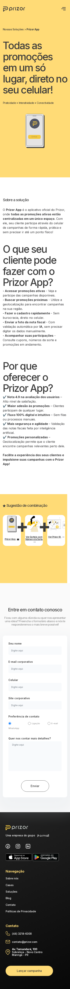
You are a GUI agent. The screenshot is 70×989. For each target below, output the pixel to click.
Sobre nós (12, 878)
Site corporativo (19, 698)
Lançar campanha (29, 971)
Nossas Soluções (13, 29)
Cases (10, 885)
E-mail (54, 723)
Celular (13, 680)
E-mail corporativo (20, 661)
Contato (11, 904)
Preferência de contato (23, 716)
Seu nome (15, 643)
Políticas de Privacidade (21, 911)
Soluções (11, 891)
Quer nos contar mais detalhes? (29, 738)
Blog (8, 898)
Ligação (36, 723)
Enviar (35, 786)
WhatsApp (13, 728)
